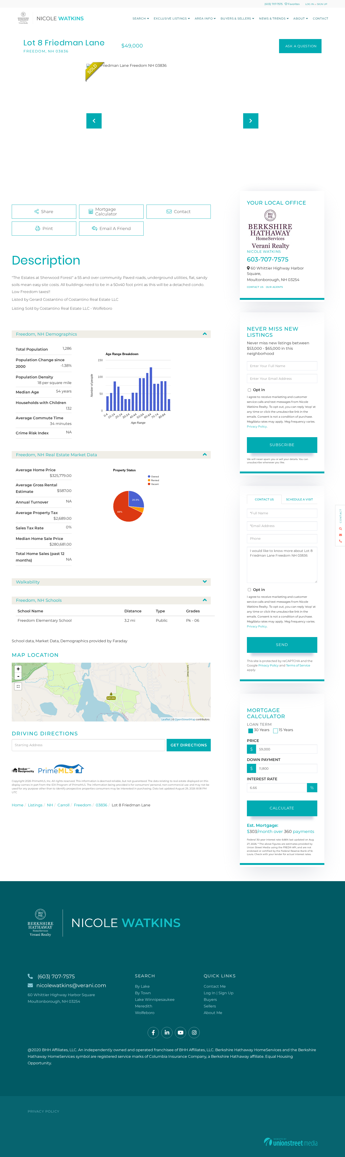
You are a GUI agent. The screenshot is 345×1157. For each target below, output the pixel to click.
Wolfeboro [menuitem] (144, 1012)
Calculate (282, 808)
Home (17, 805)
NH (50, 805)
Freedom (82, 805)
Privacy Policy (257, 426)
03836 (101, 805)
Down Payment (263, 759)
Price (253, 740)
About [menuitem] (299, 18)
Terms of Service (298, 665)
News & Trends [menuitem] (272, 18)
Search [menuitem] (139, 18)
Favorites (293, 4)
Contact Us (255, 287)
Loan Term (259, 724)
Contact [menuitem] (320, 18)
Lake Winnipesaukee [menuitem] (155, 999)
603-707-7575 (267, 259)
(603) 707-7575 (273, 4)
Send (282, 644)
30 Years (261, 730)
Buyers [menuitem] (210, 999)
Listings (35, 805)
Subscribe (282, 445)
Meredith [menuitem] (143, 1006)
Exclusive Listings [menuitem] (170, 18)
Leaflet (165, 719)
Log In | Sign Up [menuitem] (219, 993)
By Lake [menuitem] (142, 986)
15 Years (286, 730)
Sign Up (322, 4)
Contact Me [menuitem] (215, 986)
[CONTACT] (300, 46)
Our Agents (274, 287)
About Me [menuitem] (213, 1012)
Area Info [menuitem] (204, 18)
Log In (309, 4)
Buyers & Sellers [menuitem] (236, 18)
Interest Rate (262, 779)
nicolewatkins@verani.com (71, 985)
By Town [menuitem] (143, 993)
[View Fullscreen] (18, 686)
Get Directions (189, 745)
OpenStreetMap (185, 719)
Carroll (63, 805)
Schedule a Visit (299, 499)
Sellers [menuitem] (210, 1006)
